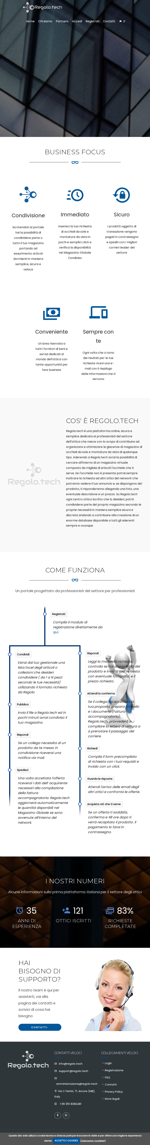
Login (108, 1063)
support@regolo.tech (73, 1071)
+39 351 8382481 (70, 1104)
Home (30, 21)
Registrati (92, 21)
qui (55, 632)
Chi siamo (45, 21)
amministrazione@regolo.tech (77, 1084)
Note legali (112, 1099)
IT (124, 21)
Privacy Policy (114, 1092)
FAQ (107, 1077)
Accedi (77, 21)
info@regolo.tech (70, 1064)
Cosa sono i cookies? (93, 1140)
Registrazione (114, 1070)
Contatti (39, 1027)
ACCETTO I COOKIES (66, 1140)
